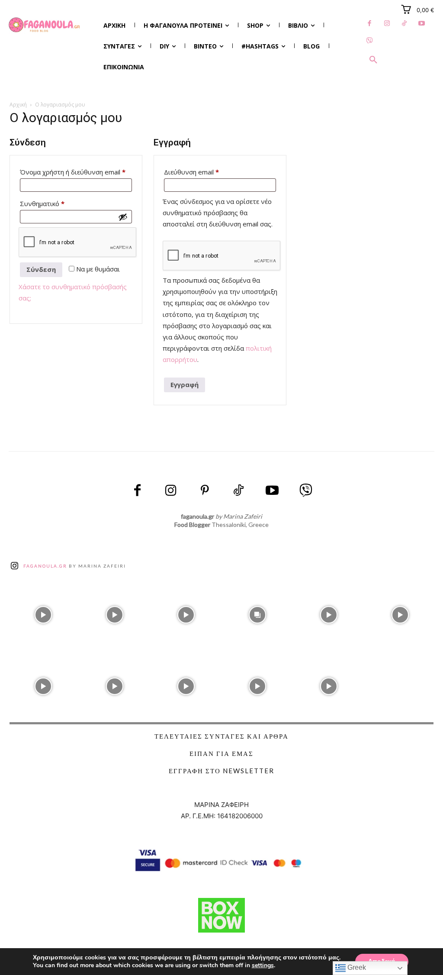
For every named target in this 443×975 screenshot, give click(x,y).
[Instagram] (386, 23)
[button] (373, 60)
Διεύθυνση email (207, 171)
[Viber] (369, 41)
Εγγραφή (184, 384)
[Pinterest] (205, 491)
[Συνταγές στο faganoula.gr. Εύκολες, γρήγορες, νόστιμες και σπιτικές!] (44, 25)
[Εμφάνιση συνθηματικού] (123, 217)
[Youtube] (421, 23)
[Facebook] (369, 23)
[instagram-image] (43, 612)
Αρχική (18, 104)
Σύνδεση (41, 269)
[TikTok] (404, 23)
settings (263, 965)
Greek (356, 967)
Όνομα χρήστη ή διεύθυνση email (76, 171)
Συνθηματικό (58, 203)
